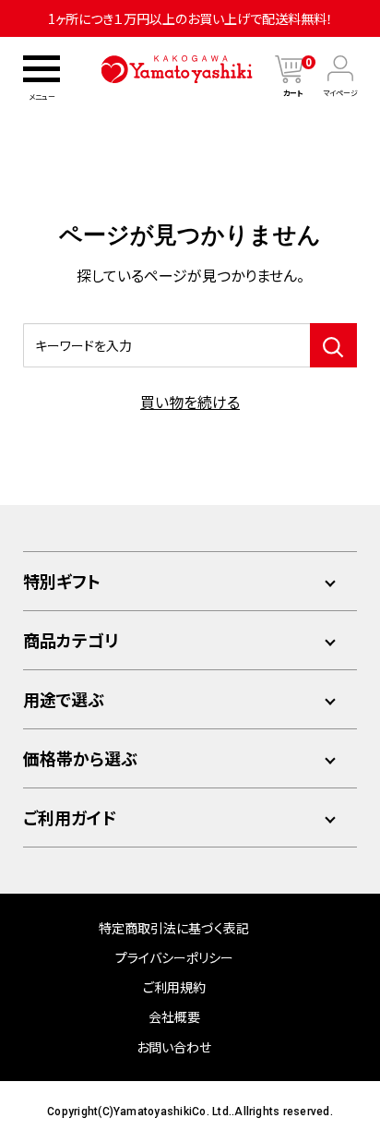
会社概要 (174, 1016)
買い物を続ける (190, 402)
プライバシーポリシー (174, 957)
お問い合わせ (174, 1047)
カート (297, 93)
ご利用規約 (174, 987)
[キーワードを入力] (333, 345)
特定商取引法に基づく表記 (174, 928)
